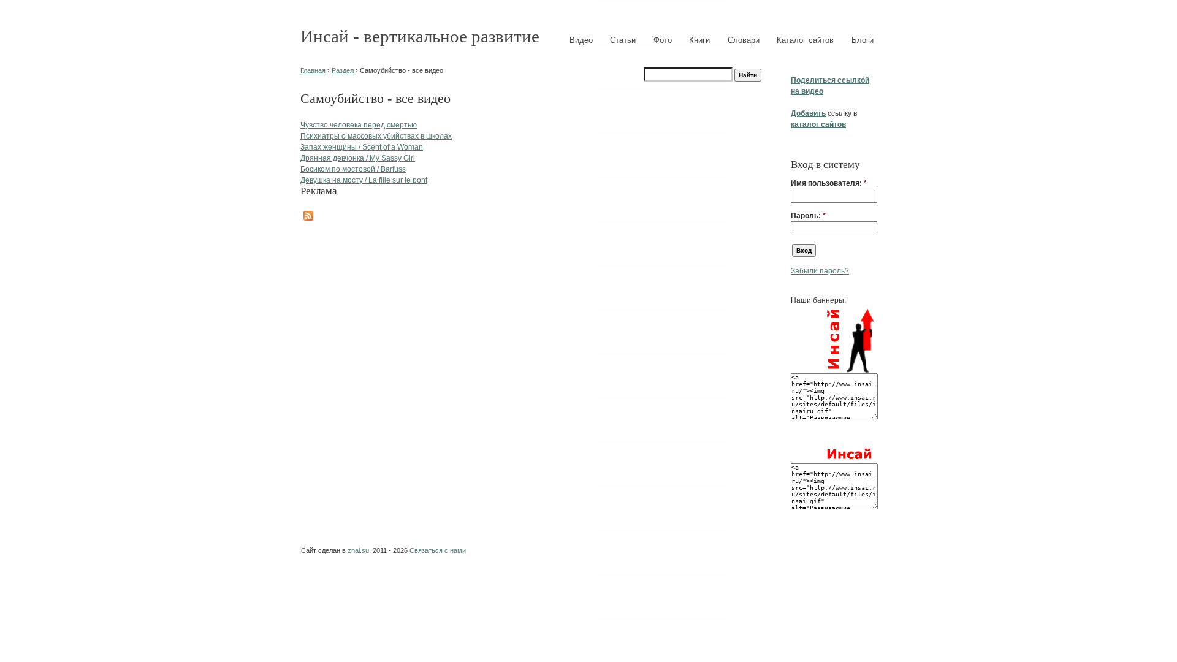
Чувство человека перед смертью (358, 125)
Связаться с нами (437, 550)
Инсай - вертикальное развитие (419, 36)
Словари (744, 40)
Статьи (623, 40)
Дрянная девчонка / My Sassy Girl (357, 158)
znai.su (358, 550)
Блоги (862, 40)
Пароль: (808, 215)
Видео (581, 40)
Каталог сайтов (805, 40)
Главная (313, 70)
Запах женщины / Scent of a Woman (361, 147)
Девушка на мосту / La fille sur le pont (363, 180)
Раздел (343, 70)
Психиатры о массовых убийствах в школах (376, 136)
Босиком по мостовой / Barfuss (353, 169)
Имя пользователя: (829, 183)
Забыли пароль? (820, 271)
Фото (662, 40)
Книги (699, 40)
